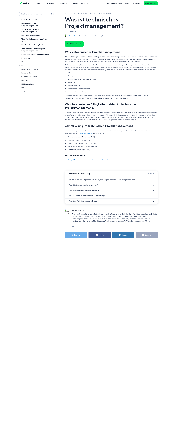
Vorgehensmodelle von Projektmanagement (30, 30)
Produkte (38, 3)
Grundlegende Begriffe (29, 77)
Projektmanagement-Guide (78, 13)
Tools (23, 91)
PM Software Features (28, 84)
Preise (75, 3)
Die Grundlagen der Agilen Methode (35, 45)
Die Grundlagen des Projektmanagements (29, 24)
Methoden (24, 80)
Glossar (24, 62)
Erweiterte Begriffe (27, 73)
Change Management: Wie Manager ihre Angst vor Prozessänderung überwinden (95, 160)
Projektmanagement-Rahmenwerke (35, 54)
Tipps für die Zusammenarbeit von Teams (34, 40)
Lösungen (50, 3)
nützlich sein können (85, 133)
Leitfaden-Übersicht (29, 20)
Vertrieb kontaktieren (114, 3)
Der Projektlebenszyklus (30, 35)
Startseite (65, 13)
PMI (22, 88)
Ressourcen (63, 3)
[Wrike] (25, 3)
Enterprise (84, 3)
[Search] (51, 14)
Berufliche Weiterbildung (29, 69)
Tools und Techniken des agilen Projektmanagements (33, 50)
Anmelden (136, 3)
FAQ (23, 66)
